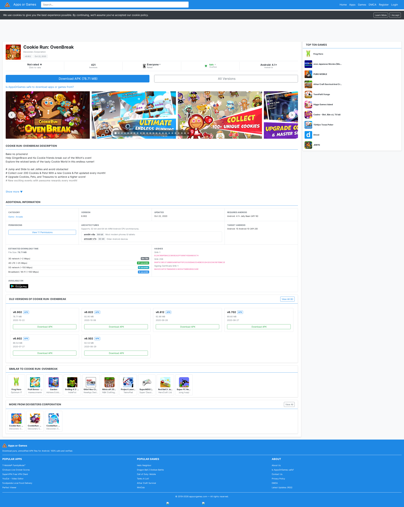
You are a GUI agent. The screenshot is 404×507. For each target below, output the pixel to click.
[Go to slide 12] (150, 133)
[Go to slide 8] (137, 133)
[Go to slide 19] (172, 133)
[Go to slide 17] (166, 133)
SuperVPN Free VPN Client (15, 474)
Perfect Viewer (9, 487)
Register (384, 4)
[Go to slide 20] (175, 133)
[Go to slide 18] (169, 133)
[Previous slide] (11, 115)
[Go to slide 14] (156, 133)
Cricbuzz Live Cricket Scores (16, 470)
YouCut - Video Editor (13, 478)
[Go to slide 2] (118, 133)
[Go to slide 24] (188, 133)
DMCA (372, 4)
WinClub (141, 487)
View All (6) (287, 299)
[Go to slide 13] (153, 133)
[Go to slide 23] (185, 133)
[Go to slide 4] (125, 133)
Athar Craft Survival (146, 483)
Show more (12, 191)
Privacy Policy (278, 478)
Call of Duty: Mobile (146, 474)
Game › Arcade (15, 217)
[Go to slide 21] (178, 133)
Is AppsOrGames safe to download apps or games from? (40, 86)
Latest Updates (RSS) (282, 487)
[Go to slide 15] (159, 133)
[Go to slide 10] (144, 133)
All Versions (226, 79)
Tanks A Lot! (143, 478)
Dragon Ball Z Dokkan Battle (150, 470)
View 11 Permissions (42, 232)
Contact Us (277, 474)
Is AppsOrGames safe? (283, 470)
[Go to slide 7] (134, 133)
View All (289, 404)
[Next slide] (291, 115)
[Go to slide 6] (131, 133)
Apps (352, 4)
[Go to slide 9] (141, 133)
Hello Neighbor (144, 465)
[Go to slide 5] (128, 133)
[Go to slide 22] (182, 133)
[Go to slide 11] (147, 133)
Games (362, 4)
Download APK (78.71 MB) (78, 79)
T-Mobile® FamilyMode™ (14, 465)
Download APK (45, 326)
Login (394, 4)
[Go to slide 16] (163, 133)
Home (343, 4)
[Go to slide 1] (116, 133)
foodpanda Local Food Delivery (17, 483)
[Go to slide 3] (122, 133)
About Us (276, 465)
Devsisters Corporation (34, 52)
